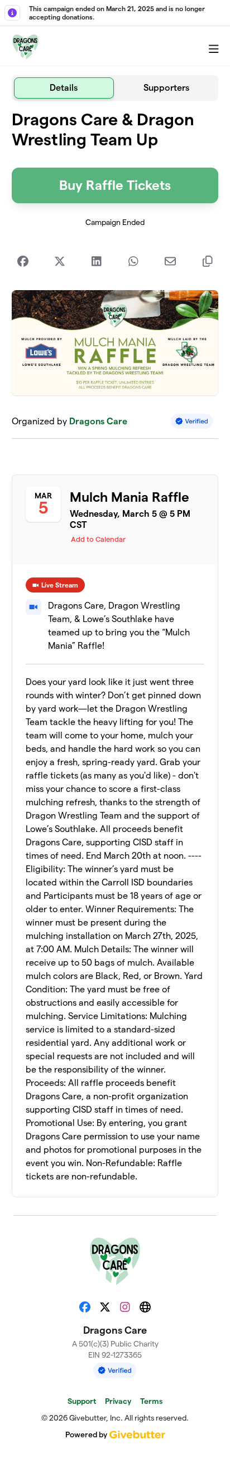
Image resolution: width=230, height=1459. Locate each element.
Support (82, 1401)
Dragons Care (98, 421)
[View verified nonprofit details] (192, 421)
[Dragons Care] (25, 46)
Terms (151, 1401)
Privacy (118, 1401)
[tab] (64, 88)
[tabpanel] (115, 653)
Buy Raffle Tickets (115, 185)
